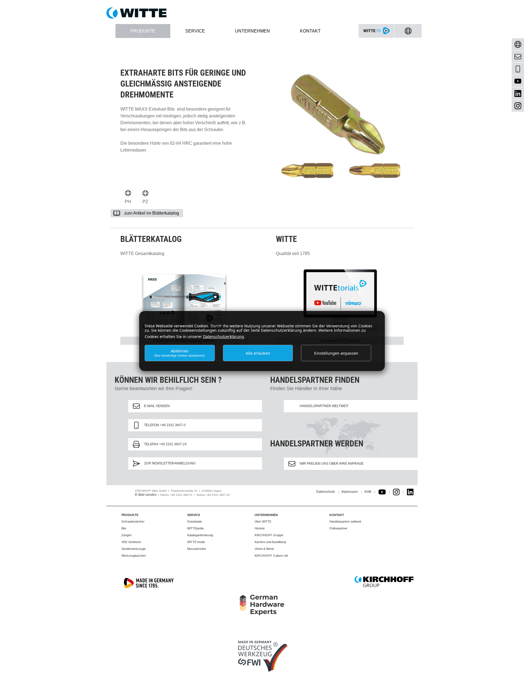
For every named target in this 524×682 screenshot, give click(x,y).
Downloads (194, 521)
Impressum (349, 492)
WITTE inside (196, 542)
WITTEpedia (195, 528)
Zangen (126, 535)
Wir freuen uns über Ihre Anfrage (332, 463)
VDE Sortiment (131, 542)
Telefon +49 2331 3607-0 (165, 425)
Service (193, 515)
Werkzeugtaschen (133, 555)
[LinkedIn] (518, 93)
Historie (260, 528)
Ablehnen (179, 352)
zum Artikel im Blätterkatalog (151, 213)
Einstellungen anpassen (336, 353)
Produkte (129, 515)
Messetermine (196, 548)
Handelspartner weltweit (324, 406)
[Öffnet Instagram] (396, 492)
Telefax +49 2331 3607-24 (165, 444)
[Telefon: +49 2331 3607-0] (518, 69)
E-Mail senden (157, 406)
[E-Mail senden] (518, 57)
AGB (367, 492)
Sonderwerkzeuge (133, 548)
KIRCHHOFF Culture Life (271, 555)
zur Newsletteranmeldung (169, 463)
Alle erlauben (258, 353)
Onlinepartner (338, 528)
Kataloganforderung (200, 535)
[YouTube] (518, 81)
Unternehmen (266, 515)
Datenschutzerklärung (223, 336)
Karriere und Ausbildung (270, 542)
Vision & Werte (264, 548)
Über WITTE (263, 521)
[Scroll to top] (513, 671)
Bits (123, 528)
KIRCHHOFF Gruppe (269, 535)
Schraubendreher (133, 521)
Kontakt (336, 515)
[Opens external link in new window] (382, 492)
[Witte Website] (262, 13)
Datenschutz (325, 492)
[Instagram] (518, 106)
